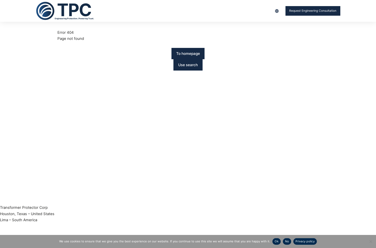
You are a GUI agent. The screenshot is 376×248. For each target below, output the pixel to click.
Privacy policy (305, 241)
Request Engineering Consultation (312, 10)
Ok (277, 241)
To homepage (188, 53)
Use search (188, 65)
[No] (370, 241)
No (287, 241)
